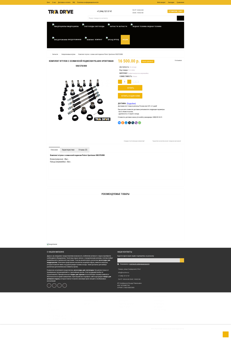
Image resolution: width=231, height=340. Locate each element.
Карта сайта (87, 304)
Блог (48, 2)
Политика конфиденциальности (87, 2)
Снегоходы (99, 26)
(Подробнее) (131, 103)
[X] (129, 122)
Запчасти (122, 26)
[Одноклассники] (122, 122)
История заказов (159, 304)
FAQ (74, 2)
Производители (123, 301)
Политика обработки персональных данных (61, 319)
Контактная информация (91, 301)
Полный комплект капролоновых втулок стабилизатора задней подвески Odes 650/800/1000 (115, 206)
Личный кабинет (159, 301)
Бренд (116, 39)
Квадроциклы (72, 26)
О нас (54, 2)
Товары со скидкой (124, 307)
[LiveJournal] (132, 122)
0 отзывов (178, 60)
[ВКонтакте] (119, 122)
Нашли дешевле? (147, 61)
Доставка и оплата (64, 2)
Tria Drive (181, 328)
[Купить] (110, 203)
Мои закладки (158, 307)
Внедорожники (74, 39)
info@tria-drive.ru (123, 272)
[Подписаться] (182, 260)
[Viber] (136, 122)
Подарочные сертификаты (127, 304)
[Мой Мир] (126, 122)
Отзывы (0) (83, 150)
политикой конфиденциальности (139, 264)
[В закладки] (134, 82)
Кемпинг (98, 39)
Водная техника (154, 26)
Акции (125, 39)
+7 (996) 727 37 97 (104, 11)
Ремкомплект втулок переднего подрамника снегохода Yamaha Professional (115, 240)
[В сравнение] (137, 82)
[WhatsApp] (139, 122)
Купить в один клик (130, 96)
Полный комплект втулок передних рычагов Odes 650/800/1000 (115, 217)
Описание (54, 150)
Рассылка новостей (160, 310)
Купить (130, 88)
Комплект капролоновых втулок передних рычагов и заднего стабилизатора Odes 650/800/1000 (115, 229)
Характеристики (68, 150)
